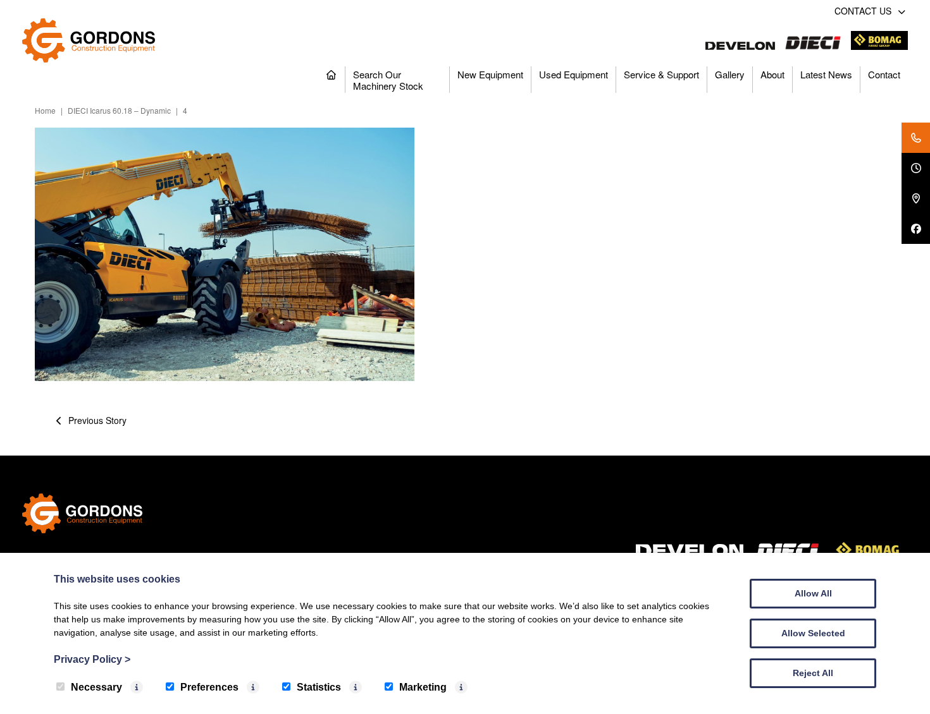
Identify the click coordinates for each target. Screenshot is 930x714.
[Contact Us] (916, 138)
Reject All (813, 673)
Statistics (319, 687)
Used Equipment (573, 74)
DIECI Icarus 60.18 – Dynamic (119, 110)
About (772, 74)
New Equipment (490, 74)
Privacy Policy (92, 659)
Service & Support (661, 74)
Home (45, 110)
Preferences (209, 687)
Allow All (813, 593)
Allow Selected (813, 633)
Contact (884, 74)
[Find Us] (916, 198)
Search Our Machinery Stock (388, 80)
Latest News (826, 74)
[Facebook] (916, 229)
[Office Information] (916, 168)
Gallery (730, 74)
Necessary (96, 687)
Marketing (423, 687)
